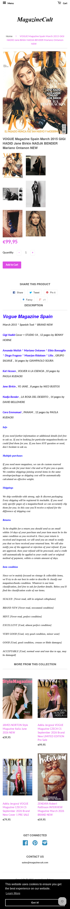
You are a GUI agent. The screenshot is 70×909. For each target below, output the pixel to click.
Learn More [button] (13, 893)
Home (9, 36)
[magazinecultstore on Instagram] (45, 844)
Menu (10, 3)
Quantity (8, 252)
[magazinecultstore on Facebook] (25, 844)
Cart (64, 3)
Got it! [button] (35, 902)
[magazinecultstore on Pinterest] (35, 844)
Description (33, 305)
